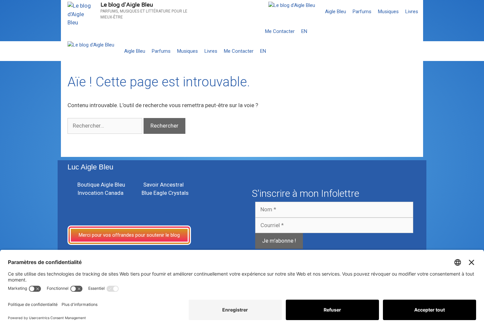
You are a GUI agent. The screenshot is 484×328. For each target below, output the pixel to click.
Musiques (388, 12)
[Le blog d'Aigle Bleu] (292, 5)
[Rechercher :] (105, 125)
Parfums (362, 12)
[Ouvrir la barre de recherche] (416, 31)
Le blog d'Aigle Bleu (126, 4)
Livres (411, 12)
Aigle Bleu (335, 12)
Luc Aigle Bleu (90, 167)
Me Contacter (280, 31)
